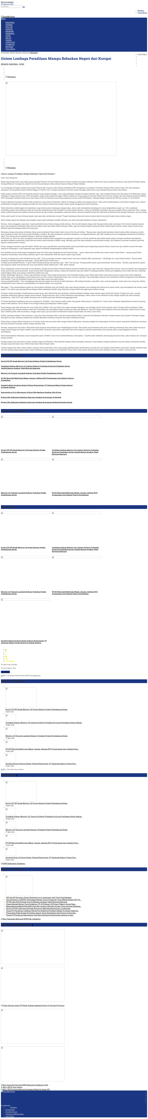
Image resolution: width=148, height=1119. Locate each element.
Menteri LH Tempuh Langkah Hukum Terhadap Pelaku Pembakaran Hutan (31, 373)
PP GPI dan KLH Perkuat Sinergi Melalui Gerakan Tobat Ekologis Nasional (36, 902)
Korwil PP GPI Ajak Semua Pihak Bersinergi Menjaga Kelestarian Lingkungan (38, 908)
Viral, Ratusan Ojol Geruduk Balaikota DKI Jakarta (21, 1003)
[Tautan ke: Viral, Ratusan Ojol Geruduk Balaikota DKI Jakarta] (33, 1001)
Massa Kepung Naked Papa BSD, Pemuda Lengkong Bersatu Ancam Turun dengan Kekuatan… (44, 906)
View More (5, 672)
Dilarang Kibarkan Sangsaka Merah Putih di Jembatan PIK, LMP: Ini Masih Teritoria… (36, 1045)
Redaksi (13, 1107)
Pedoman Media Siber (15, 1114)
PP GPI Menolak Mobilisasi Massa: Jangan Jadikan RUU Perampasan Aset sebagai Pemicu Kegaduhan (75, 494)
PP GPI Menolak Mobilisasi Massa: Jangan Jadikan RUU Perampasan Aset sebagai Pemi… (42, 749)
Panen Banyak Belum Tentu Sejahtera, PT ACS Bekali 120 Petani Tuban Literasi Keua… (41, 904)
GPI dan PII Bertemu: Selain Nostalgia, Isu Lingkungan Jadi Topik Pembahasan (39, 897)
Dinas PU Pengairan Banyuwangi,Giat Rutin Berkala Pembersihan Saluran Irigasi (39, 915)
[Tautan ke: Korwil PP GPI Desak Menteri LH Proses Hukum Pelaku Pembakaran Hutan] (21, 707)
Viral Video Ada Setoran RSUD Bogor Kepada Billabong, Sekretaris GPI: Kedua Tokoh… (36, 966)
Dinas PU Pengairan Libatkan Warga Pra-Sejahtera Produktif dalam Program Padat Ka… (42, 911)
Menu (3, 19)
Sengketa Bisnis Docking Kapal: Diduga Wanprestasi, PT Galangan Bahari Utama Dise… (41, 764)
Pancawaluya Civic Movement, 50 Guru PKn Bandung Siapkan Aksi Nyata (31, 392)
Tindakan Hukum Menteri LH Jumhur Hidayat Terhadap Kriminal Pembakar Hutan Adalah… (44, 723)
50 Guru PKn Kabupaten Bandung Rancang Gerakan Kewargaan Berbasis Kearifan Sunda (36, 402)
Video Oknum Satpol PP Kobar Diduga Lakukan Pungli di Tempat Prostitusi (32, 1008)
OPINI (21, 64)
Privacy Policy (11, 1112)
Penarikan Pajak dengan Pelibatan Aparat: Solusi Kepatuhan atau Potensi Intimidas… (41, 913)
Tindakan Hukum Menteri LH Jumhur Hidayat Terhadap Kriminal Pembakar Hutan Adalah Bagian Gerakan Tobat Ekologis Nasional (35, 367)
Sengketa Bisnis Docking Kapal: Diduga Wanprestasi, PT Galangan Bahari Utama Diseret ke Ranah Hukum (24, 642)
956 (7, 659)
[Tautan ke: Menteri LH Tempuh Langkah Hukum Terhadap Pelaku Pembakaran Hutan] (11, 734)
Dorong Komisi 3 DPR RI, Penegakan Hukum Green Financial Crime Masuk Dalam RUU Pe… (43, 900)
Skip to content (7, 2)
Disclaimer (10, 1110)
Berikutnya (10, 661)
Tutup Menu (142, 13)
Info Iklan (10, 1116)
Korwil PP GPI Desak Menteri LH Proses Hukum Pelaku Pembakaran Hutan (31, 361)
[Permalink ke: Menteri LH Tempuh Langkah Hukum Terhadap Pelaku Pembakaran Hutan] (25, 460)
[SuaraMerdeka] (8, 16)
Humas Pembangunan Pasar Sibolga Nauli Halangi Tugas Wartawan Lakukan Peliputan (37, 1083)
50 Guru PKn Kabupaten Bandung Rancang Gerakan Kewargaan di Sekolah (31, 397)
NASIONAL (13, 64)
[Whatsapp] (11, 77)
